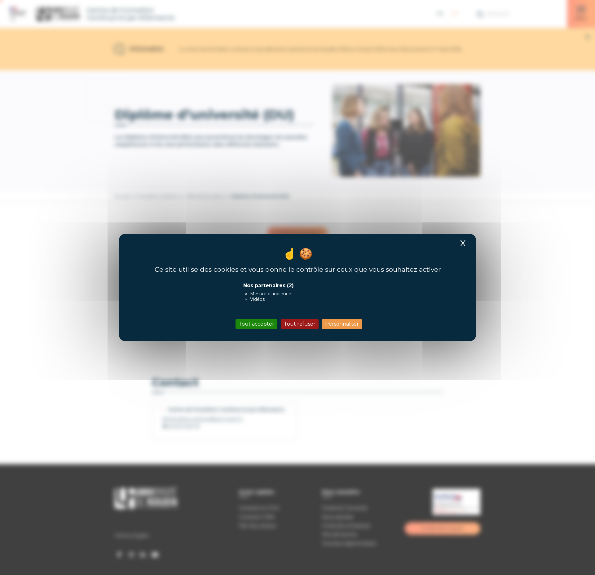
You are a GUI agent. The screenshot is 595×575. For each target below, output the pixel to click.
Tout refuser (299, 324)
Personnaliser (342, 324)
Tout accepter (256, 324)
